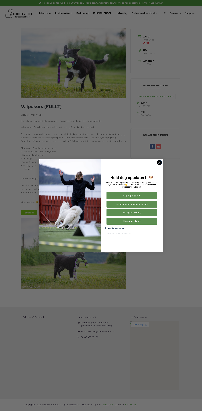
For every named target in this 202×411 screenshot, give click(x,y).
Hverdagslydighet (132, 221)
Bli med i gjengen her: (115, 228)
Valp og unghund (132, 195)
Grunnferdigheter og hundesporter (131, 204)
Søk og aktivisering (132, 212)
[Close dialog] (159, 162)
